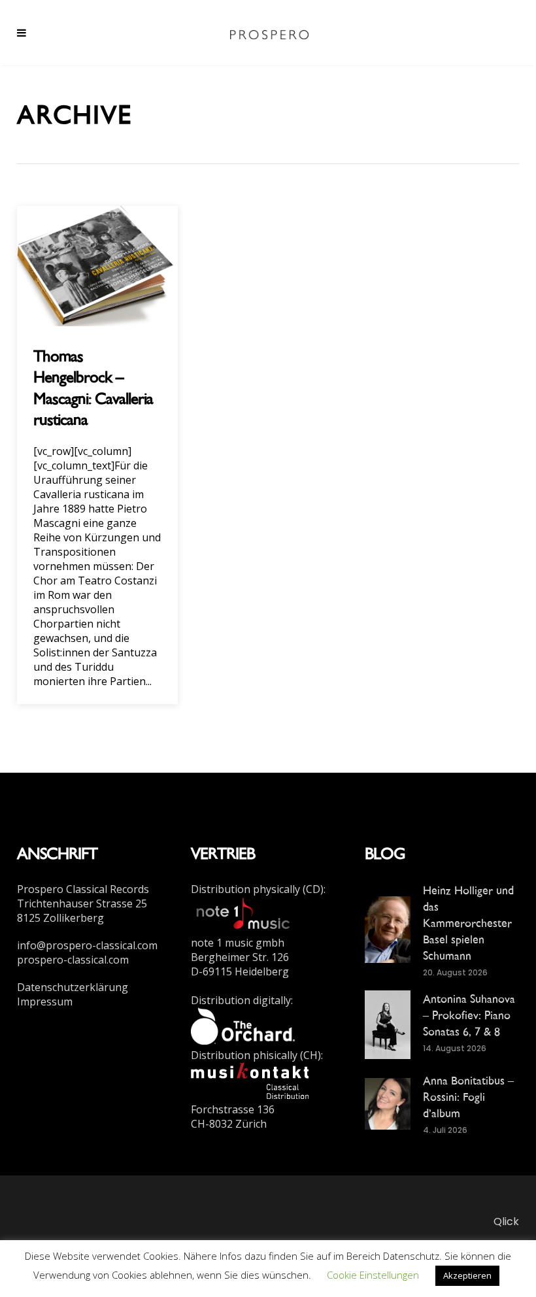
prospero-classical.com (73, 959)
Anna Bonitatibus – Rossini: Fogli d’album (468, 1096)
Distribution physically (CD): (258, 889)
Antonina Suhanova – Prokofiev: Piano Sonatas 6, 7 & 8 (469, 1015)
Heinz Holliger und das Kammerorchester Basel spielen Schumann (468, 922)
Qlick (506, 1221)
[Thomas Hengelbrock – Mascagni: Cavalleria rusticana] (97, 265)
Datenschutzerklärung (72, 987)
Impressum (45, 1001)
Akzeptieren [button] (467, 1275)
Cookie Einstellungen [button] (373, 1274)
